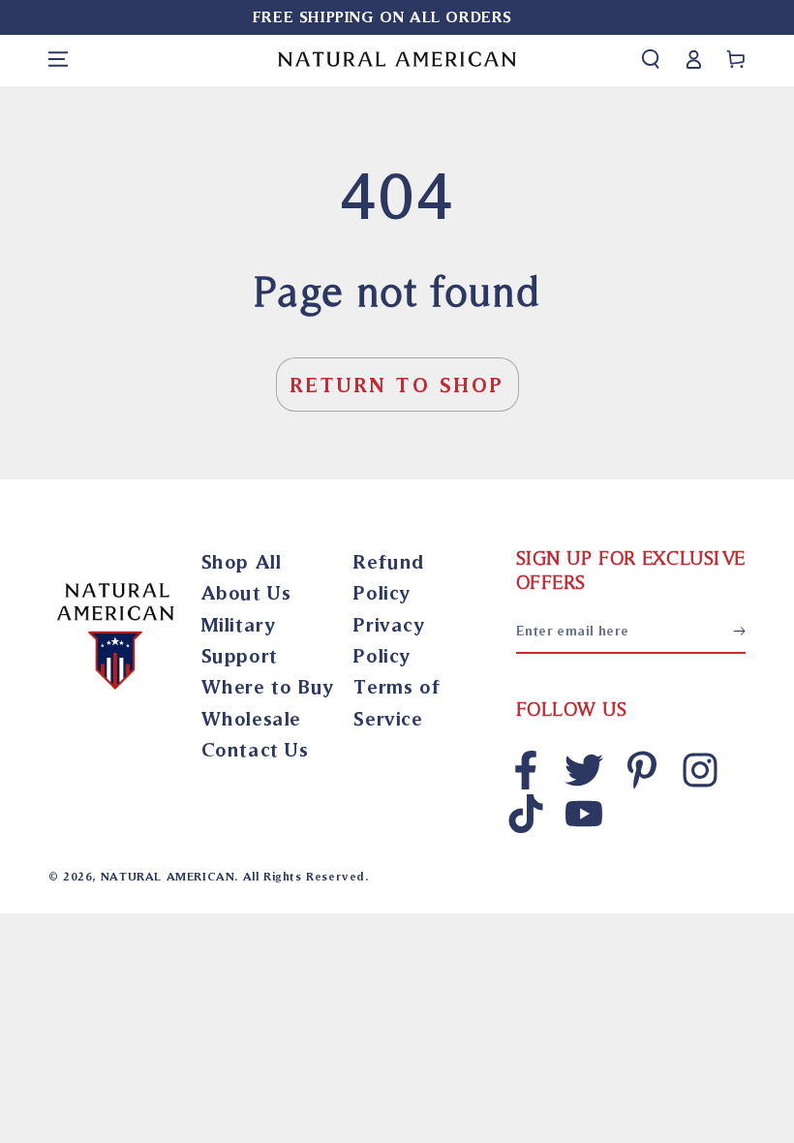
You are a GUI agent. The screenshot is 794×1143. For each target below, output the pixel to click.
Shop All (241, 561)
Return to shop (397, 384)
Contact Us (255, 749)
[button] (650, 59)
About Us (246, 592)
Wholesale (251, 718)
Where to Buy (267, 686)
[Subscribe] (739, 631)
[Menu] (58, 59)
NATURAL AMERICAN (168, 876)
